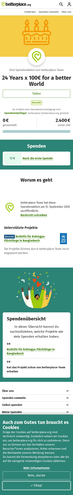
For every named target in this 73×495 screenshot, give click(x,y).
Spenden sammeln (49, 11)
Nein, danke (36, 475)
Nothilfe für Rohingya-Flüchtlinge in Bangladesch (31, 351)
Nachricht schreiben (34, 215)
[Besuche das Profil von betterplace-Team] (36, 56)
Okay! (38, 485)
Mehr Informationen (36, 468)
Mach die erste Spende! (38, 158)
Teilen (36, 93)
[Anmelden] (69, 4)
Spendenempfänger (15, 113)
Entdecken (30, 11)
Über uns (66, 11)
